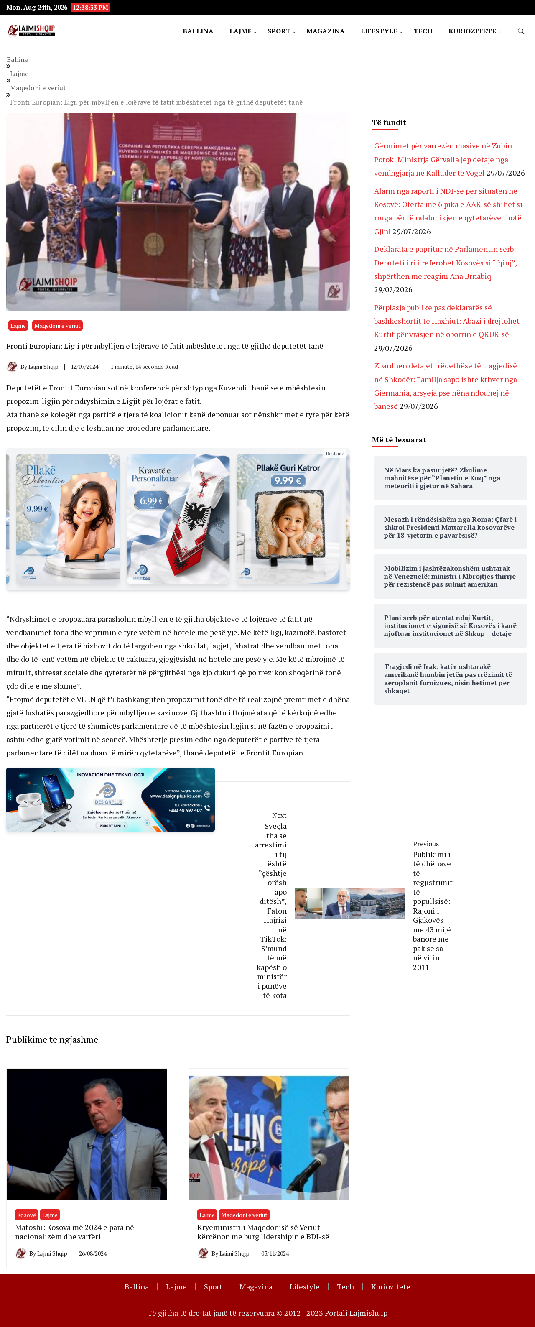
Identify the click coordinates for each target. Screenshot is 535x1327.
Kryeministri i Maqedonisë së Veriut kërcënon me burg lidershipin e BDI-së (263, 1232)
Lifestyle (379, 31)
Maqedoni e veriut (57, 325)
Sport (279, 31)
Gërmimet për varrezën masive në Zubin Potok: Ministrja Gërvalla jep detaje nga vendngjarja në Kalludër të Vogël (443, 159)
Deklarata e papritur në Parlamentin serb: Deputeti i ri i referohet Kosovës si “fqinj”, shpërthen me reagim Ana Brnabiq (445, 262)
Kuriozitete (472, 31)
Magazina (325, 31)
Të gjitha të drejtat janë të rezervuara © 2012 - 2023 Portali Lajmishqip (267, 1313)
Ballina (198, 31)
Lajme (240, 31)
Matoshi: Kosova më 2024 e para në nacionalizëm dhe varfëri (74, 1232)
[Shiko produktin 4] (177, 519)
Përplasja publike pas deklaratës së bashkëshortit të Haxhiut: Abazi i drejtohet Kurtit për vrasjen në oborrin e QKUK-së (447, 320)
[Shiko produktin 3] (68, 519)
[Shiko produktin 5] (288, 519)
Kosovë (26, 1215)
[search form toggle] (521, 31)
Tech (423, 31)
